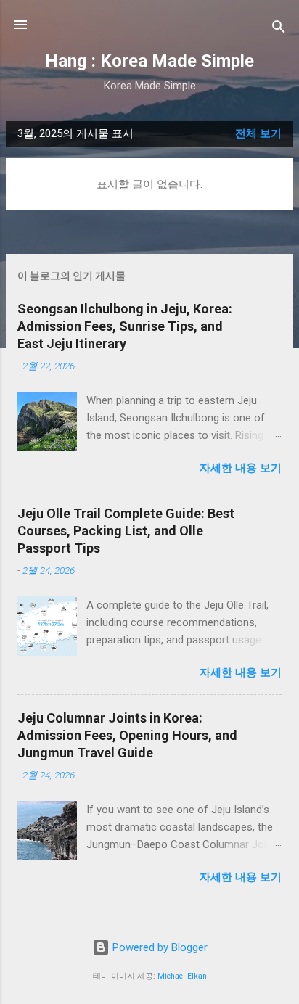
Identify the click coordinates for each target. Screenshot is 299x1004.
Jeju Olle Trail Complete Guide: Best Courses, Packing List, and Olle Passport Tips (125, 531)
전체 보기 (258, 133)
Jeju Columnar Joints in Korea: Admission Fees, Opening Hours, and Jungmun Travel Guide (127, 735)
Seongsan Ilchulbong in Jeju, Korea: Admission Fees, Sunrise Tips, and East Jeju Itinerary (124, 326)
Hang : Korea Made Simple (149, 61)
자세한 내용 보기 (241, 467)
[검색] (278, 29)
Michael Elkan (182, 976)
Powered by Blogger (159, 947)
